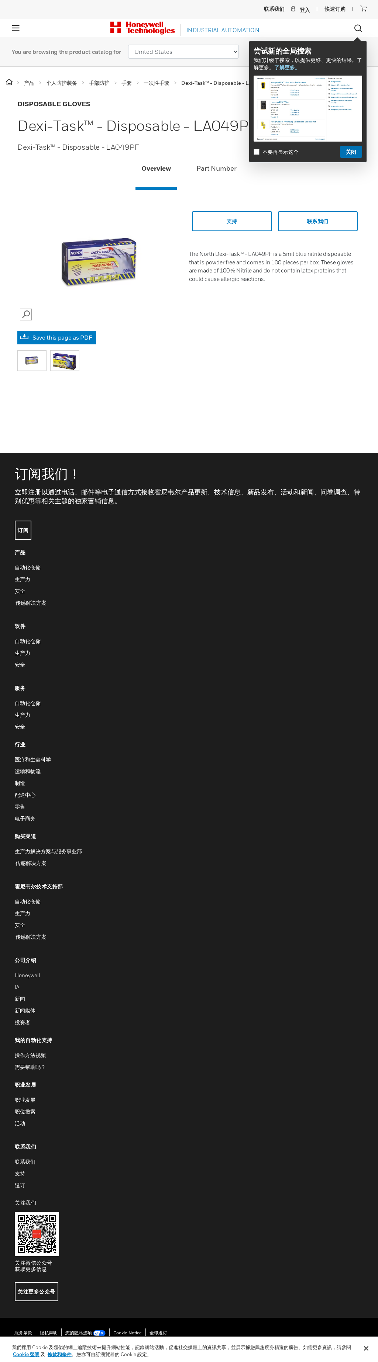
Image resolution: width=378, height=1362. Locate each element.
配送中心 (25, 795)
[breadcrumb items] (10, 82)
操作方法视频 (30, 1055)
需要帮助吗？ (30, 1067)
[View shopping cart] (363, 8)
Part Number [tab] (216, 168)
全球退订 (158, 1332)
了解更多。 (287, 67)
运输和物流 (28, 771)
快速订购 (335, 9)
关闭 (351, 152)
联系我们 (25, 1161)
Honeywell (27, 975)
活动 (20, 1123)
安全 (20, 591)
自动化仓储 (28, 567)
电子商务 (25, 818)
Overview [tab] (156, 168)
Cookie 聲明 (26, 1354)
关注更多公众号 (36, 1291)
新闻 (20, 999)
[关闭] (366, 1348)
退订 (20, 1185)
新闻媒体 (25, 1010)
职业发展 (25, 1100)
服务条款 (23, 1332)
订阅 (23, 530)
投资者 (22, 1022)
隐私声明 (49, 1332)
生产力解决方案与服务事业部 (48, 851)
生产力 (22, 579)
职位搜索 (25, 1111)
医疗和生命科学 (33, 759)
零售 (20, 806)
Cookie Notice (127, 1332)
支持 (232, 221)
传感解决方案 (31, 603)
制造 (20, 783)
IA (17, 987)
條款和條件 (60, 1354)
